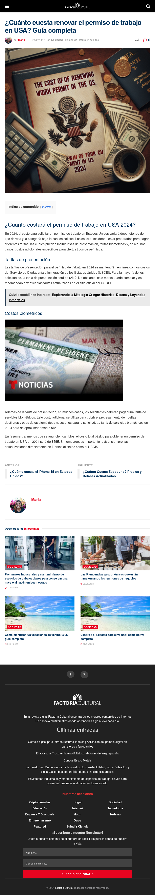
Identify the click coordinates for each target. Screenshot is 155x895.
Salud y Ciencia (77, 826)
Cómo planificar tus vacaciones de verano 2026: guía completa (37, 637)
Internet (77, 808)
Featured (40, 826)
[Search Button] (148, 6)
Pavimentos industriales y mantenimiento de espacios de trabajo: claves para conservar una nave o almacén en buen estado (36, 578)
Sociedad (57, 40)
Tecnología (115, 808)
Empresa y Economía (39, 814)
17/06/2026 (12, 587)
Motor (77, 814)
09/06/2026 (88, 583)
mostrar (46, 207)
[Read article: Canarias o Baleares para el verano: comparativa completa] (115, 613)
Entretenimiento (40, 820)
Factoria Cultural (64, 887)
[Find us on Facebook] (70, 674)
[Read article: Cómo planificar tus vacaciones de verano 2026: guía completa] (39, 613)
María (21, 40)
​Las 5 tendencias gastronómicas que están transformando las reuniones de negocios (109, 576)
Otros (77, 820)
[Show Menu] (7, 6)
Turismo (115, 814)
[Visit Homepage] (77, 6)
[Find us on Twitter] (84, 674)
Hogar (77, 802)
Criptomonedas (39, 802)
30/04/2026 (12, 644)
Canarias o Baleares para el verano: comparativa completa (113, 637)
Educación (39, 808)
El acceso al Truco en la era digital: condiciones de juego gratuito (77, 753)
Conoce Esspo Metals (77, 760)
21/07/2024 (38, 40)
